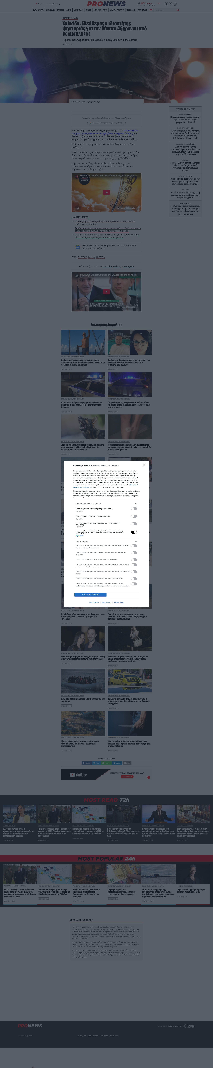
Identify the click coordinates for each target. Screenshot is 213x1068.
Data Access (106, 602)
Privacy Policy (119, 602)
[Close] (145, 466)
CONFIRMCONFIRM (90, 594)
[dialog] (106, 534)
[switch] (134, 508)
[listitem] (106, 504)
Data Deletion (94, 602)
